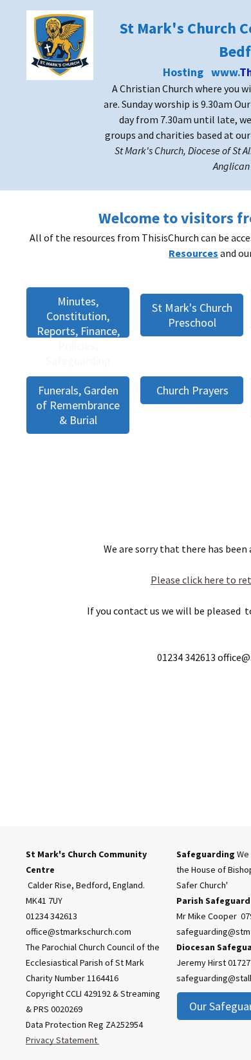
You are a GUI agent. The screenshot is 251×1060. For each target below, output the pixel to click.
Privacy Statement (62, 1040)
